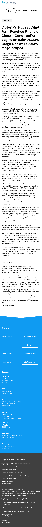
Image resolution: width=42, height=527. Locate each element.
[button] (30, 336)
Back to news (34, 10)
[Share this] (8, 10)
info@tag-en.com (7, 522)
